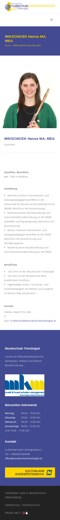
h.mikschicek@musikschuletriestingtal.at (33, 320)
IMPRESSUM (12, 505)
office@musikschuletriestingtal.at (23, 458)
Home (8, 45)
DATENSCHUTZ (31, 505)
